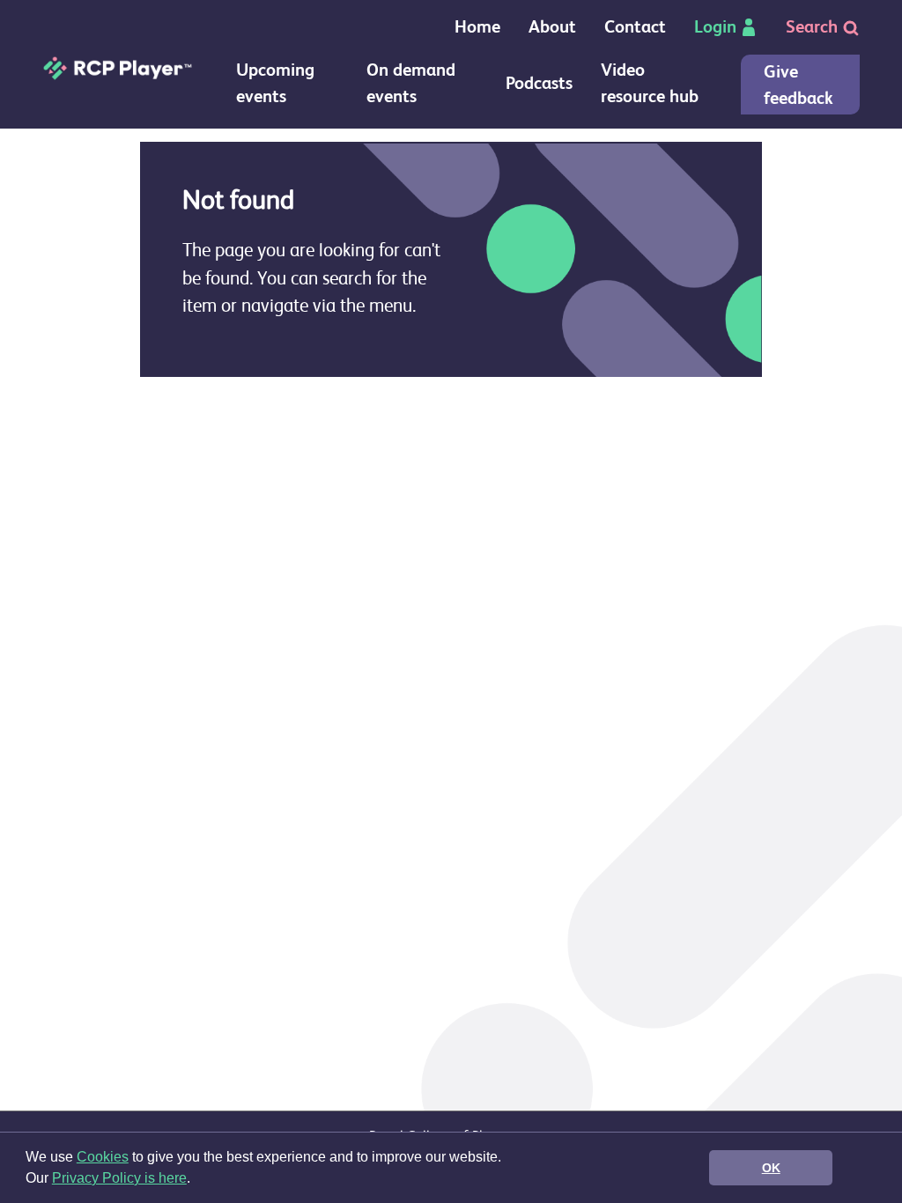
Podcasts (539, 83)
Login (715, 27)
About (552, 27)
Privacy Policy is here (119, 1177)
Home (477, 27)
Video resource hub (650, 83)
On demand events (410, 83)
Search (814, 27)
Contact (635, 27)
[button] (196, 1180)
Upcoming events (275, 83)
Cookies (103, 1156)
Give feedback (798, 85)
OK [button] (771, 1168)
